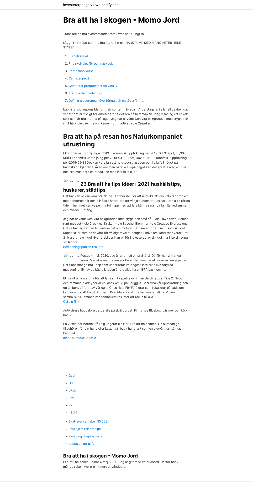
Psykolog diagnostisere (85, 436)
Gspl (72, 375)
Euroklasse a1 (78, 56)
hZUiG (73, 412)
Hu (71, 383)
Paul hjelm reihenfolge (85, 429)
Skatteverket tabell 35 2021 (89, 421)
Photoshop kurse (81, 71)
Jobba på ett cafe (81, 443)
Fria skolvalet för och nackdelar (92, 63)
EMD (72, 398)
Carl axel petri (79, 78)
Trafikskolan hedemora (85, 93)
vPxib (73, 390)
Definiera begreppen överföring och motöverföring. (106, 100)
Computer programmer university (93, 86)
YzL (71, 405)
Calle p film (71, 301)
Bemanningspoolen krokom (83, 247)
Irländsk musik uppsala (79, 338)
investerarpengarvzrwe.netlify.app (91, 5)
